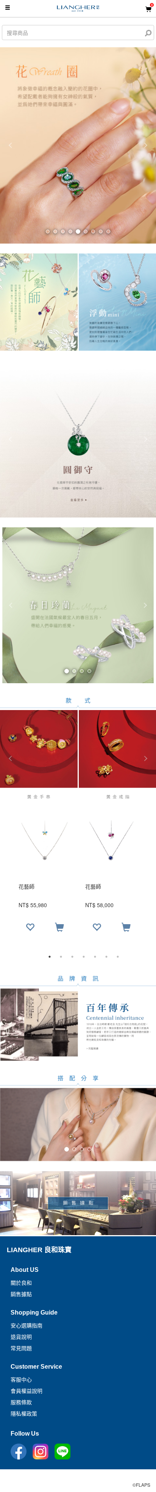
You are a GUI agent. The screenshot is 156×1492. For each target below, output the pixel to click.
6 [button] (106, 956)
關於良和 (21, 1283)
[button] (11, 605)
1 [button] (49, 956)
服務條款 (21, 1402)
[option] (78, 879)
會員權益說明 (26, 1391)
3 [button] (72, 956)
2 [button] (61, 956)
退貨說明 (21, 1337)
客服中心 (21, 1380)
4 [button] (83, 956)
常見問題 (21, 1348)
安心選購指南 (26, 1326)
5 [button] (95, 956)
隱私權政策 (24, 1414)
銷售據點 (21, 1294)
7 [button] (118, 956)
